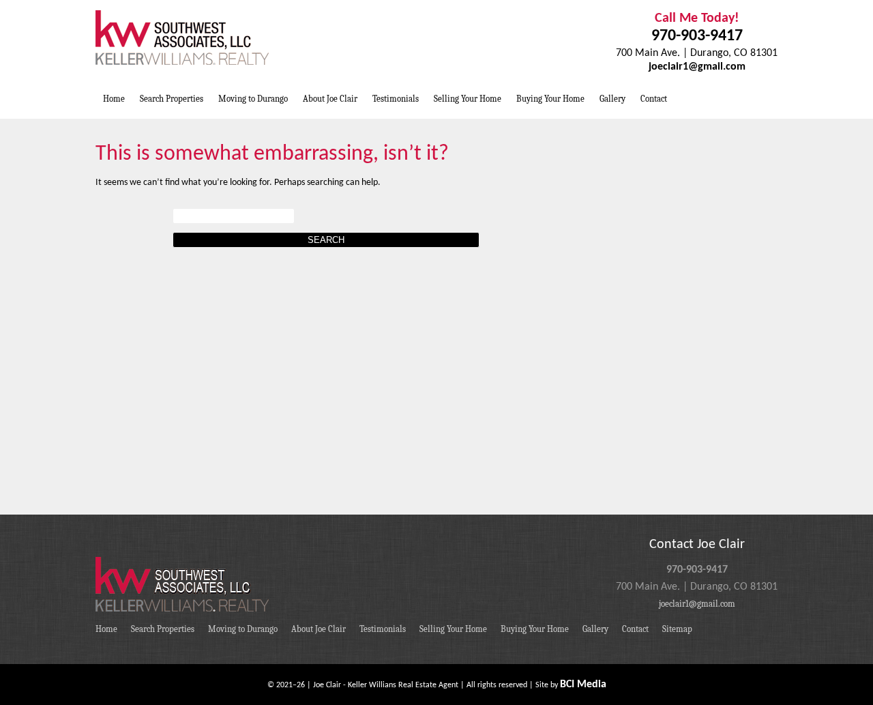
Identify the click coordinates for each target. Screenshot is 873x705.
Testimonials (395, 98)
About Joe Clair (330, 98)
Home (114, 98)
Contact (653, 98)
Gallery (612, 98)
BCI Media (583, 684)
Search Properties (171, 98)
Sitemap (677, 629)
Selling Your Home (467, 98)
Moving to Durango (253, 98)
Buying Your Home (550, 98)
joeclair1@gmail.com (697, 66)
